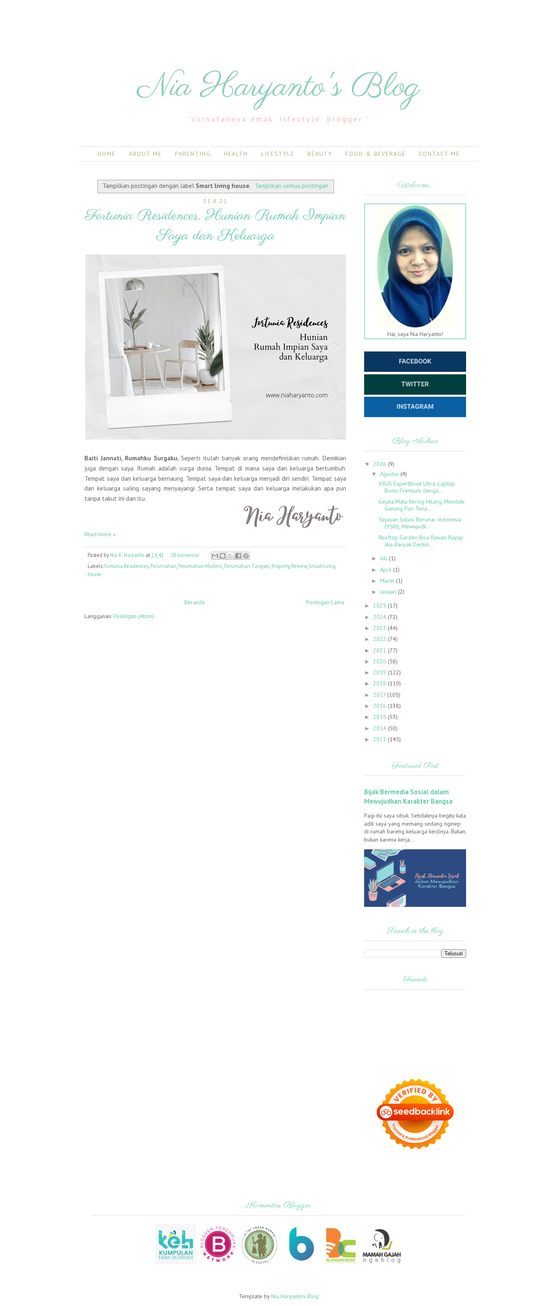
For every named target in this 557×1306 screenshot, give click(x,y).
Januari (389, 591)
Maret (388, 580)
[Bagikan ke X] (230, 556)
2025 (380, 605)
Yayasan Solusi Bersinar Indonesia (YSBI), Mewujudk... (419, 523)
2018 (380, 683)
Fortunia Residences (126, 566)
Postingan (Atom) (133, 616)
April (386, 569)
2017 (380, 694)
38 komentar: (185, 555)
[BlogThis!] (223, 556)
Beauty (319, 153)
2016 (380, 705)
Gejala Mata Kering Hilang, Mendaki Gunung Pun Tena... (421, 505)
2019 (380, 672)
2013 (380, 739)
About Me (145, 153)
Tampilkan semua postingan (291, 185)
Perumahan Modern (200, 566)
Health (236, 153)
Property (281, 566)
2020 (380, 661)
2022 (380, 639)
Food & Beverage (375, 153)
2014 (380, 728)
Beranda (194, 602)
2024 (380, 617)
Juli (384, 558)
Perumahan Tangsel (247, 566)
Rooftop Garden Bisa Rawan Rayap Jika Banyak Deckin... (420, 541)
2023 (380, 628)
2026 (380, 464)
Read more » (100, 534)
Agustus (390, 473)
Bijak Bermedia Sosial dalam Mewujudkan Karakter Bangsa (408, 796)
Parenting (193, 153)
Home (106, 153)
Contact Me (439, 153)
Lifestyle (277, 153)
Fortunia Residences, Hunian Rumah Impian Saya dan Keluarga (215, 226)
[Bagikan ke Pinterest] (246, 556)
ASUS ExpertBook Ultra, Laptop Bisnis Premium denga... (416, 487)
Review (299, 566)
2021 (380, 650)
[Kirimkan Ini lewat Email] (215, 556)
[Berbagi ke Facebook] (238, 556)
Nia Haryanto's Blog (278, 87)
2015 (380, 716)
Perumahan (163, 566)
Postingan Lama (325, 602)
